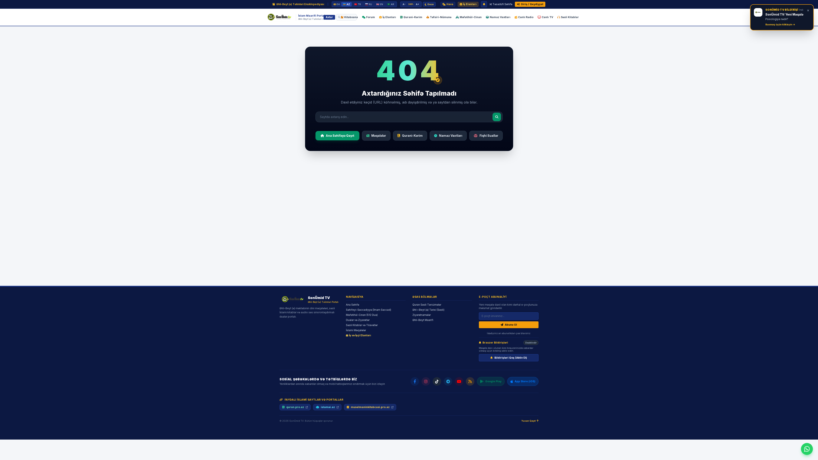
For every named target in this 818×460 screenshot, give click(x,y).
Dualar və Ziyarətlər (358, 320)
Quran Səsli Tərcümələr (426, 304)
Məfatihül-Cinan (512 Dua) (362, 314)
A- (404, 4)
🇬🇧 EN (379, 4)
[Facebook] (414, 381)
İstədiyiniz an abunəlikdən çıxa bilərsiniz (508, 333)
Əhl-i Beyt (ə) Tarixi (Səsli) (428, 309)
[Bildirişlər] (484, 4)
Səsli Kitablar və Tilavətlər (362, 325)
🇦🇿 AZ (346, 4)
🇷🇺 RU (368, 4)
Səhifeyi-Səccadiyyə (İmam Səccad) (368, 309)
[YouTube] (459, 381)
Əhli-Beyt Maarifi (422, 320)
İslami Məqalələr (356, 330)
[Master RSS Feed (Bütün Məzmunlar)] (470, 381)
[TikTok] (437, 381)
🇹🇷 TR (357, 4)
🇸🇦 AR (390, 4)
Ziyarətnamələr (421, 314)
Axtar (329, 17)
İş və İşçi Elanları (360, 335)
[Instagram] (426, 381)
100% (410, 4)
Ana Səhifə (352, 304)
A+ (417, 4)
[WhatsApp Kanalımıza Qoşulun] (807, 449)
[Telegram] (448, 381)
